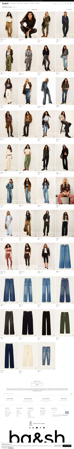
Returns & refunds (8, 412)
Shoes (17, 414)
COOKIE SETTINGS (57, 445)
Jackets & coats (19, 413)
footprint (29, 411)
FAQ (6, 411)
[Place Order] (71, 3)
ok (66, 412)
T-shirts (43, 9)
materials (29, 412)
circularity (29, 414)
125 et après (42, 412)
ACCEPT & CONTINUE (67, 445)
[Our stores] (65, 3)
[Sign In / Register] (68, 3)
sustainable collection (31, 417)
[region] (37, 446)
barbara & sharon (43, 411)
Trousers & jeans (34, 9)
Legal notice (7, 414)
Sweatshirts (47, 9)
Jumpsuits (39, 9)
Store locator (42, 414)
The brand (37, 3)
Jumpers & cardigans (18, 9)
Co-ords (51, 9)
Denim (24, 9)
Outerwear (7, 9)
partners (29, 413)
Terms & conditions (8, 413)
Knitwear (18, 412)
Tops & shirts (12, 9)
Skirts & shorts (28, 9)
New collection (42, 413)
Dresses (3, 9)
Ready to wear (6, 393)
